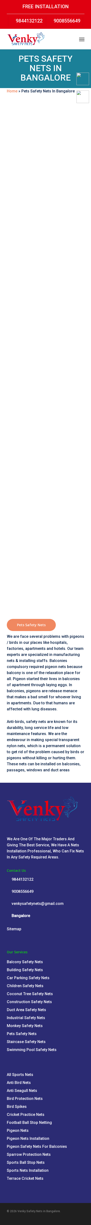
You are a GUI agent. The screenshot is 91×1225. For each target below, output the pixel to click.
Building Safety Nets (25, 970)
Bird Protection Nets (25, 1098)
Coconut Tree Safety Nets (30, 994)
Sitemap (14, 929)
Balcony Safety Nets (25, 962)
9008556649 (66, 21)
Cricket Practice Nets (25, 1114)
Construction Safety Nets (29, 1002)
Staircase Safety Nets (26, 1041)
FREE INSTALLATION (46, 6)
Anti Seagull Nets (22, 1090)
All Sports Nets (20, 1074)
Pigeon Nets (18, 1130)
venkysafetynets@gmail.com (37, 903)
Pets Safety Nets (22, 1033)
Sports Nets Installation (28, 1170)
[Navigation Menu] (81, 39)
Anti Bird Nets (19, 1082)
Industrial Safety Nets (26, 1017)
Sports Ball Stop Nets (26, 1162)
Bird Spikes (17, 1106)
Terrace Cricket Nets (25, 1178)
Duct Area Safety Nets (26, 1009)
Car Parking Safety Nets (28, 978)
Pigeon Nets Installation (28, 1138)
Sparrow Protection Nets (29, 1154)
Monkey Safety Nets (25, 1025)
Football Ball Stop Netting (29, 1122)
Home (12, 91)
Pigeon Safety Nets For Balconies (37, 1146)
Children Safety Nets (25, 986)
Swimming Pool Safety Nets (32, 1049)
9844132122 (28, 21)
